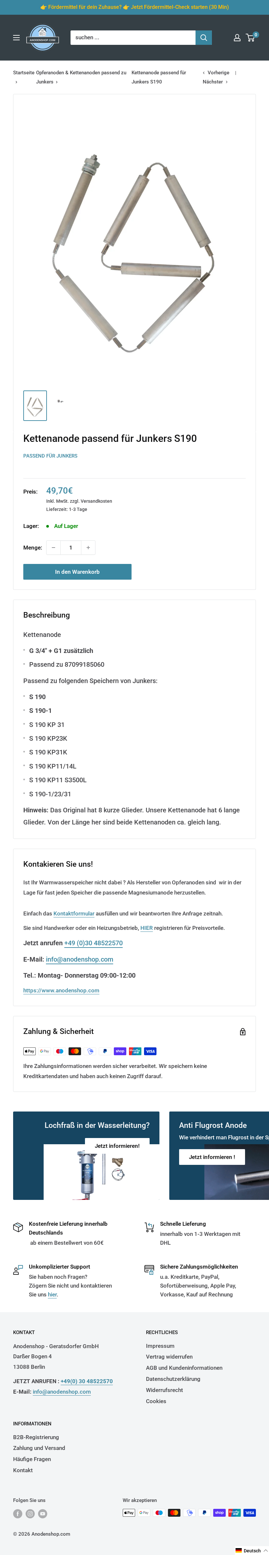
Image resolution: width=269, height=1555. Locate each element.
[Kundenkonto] (237, 37)
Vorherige (218, 73)
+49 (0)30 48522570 (93, 943)
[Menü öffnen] (16, 37)
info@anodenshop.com (79, 959)
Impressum (160, 1346)
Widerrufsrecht (164, 1390)
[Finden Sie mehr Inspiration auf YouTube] (42, 1513)
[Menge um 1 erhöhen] (88, 547)
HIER (146, 928)
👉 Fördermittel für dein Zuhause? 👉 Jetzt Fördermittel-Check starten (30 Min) (134, 7)
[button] (252, 1550)
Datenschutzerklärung (173, 1379)
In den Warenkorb (77, 572)
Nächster (213, 82)
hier (52, 1294)
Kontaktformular (73, 913)
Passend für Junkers (50, 456)
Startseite (23, 73)
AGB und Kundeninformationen (184, 1368)
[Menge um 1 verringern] (53, 547)
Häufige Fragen (32, 1459)
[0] (250, 38)
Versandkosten (96, 501)
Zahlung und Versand (39, 1448)
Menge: (32, 547)
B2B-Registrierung (36, 1437)
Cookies (156, 1401)
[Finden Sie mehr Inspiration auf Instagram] (30, 1513)
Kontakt (23, 1470)
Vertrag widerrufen (169, 1356)
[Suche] (204, 37)
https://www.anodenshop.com (61, 990)
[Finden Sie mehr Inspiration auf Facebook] (17, 1513)
